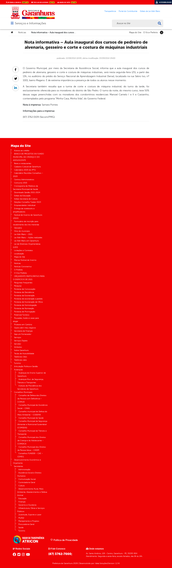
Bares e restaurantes (22, 163)
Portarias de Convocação (24, 289)
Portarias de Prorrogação (24, 312)
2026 (75, 563)
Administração (24, 470)
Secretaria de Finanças (23, 331)
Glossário (18, 228)
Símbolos (18, 347)
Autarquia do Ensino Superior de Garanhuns (31, 374)
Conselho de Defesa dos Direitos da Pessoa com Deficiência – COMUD (31, 398)
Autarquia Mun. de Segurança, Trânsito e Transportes (30, 381)
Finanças (22, 502)
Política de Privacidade (65, 540)
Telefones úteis (20, 360)
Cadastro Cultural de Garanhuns (27, 167)
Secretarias (18, 466)
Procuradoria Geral (26, 524)
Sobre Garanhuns (21, 350)
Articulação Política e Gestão (26, 366)
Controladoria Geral (26, 482)
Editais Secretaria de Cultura (25, 199)
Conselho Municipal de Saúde (31, 418)
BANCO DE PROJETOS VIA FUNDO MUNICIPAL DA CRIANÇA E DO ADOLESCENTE (28, 157)
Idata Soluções (101, 563)
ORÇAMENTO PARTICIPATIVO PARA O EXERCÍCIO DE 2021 (29, 277)
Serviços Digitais (21, 341)
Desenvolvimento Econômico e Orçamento (27, 461)
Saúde (21, 528)
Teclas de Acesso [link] (43, 2)
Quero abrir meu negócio (25, 328)
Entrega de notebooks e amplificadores (24, 210)
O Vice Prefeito (150, 32)
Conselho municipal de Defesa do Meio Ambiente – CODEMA (32, 413)
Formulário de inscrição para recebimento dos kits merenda (26, 223)
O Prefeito (18, 270)
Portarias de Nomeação (24, 308)
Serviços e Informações (30, 23)
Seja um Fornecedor (22, 334)
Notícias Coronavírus (23, 267)
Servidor (17, 344)
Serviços (17, 337)
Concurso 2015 (20, 183)
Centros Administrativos (24, 180)
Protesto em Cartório (23, 325)
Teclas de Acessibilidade (24, 354)
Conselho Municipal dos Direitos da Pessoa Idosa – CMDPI (31, 448)
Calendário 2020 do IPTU (25, 170)
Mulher (21, 518)
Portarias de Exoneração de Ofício (28, 302)
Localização (19, 254)
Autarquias (18, 370)
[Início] (12, 32)
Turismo (17, 363)
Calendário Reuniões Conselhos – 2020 (28, 174)
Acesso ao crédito (21, 151)
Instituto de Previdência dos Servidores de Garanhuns (29, 387)
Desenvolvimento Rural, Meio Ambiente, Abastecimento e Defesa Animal (32, 492)
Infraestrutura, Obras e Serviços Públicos (31, 509)
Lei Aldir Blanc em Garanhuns (26, 241)
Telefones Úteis (20, 357)
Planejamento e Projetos (28, 521)
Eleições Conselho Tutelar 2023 (27, 202)
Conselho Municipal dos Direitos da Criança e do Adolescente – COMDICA (31, 440)
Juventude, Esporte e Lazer (29, 515)
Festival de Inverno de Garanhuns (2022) (27, 216)
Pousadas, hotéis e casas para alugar (26, 319)
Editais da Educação (22, 196)
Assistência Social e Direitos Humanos (29, 474)
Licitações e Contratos (23, 250)
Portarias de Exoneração (24, 296)
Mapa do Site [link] (67, 2)
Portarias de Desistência (24, 292)
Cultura (21, 486)
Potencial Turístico (21, 315)
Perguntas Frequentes (23, 283)
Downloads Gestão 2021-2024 (27, 192)
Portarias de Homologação (25, 305)
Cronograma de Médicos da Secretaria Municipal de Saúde (25, 187)
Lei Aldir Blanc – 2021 (23, 234)
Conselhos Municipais (23, 392)
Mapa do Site (135, 32)
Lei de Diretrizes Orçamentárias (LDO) (26, 245)
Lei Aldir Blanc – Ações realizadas (28, 238)
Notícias (22, 32)
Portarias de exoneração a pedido (28, 299)
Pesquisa (17, 286)
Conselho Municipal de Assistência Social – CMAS (32, 406)
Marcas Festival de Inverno (25, 260)
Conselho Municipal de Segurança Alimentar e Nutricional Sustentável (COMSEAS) (32, 424)
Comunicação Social (27, 479)
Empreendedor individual (24, 205)
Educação (22, 499)
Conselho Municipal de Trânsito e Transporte (32, 432)
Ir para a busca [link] (18, 2)
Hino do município (22, 231)
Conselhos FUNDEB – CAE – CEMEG (30, 455)
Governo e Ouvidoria (27, 505)
